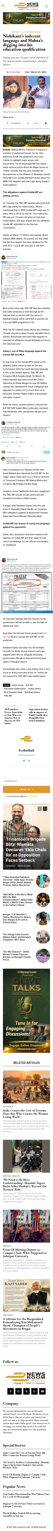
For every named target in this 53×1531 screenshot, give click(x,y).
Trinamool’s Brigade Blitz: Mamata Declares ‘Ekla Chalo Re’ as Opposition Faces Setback (26, 850)
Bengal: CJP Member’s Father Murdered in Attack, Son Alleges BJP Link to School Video (17, 918)
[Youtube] (42, 1391)
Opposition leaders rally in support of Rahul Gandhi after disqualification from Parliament (38, 715)
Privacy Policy (32, 796)
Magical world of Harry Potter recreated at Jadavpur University (24, 1505)
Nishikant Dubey (32, 692)
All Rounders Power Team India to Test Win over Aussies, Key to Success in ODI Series (13, 716)
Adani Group (18, 685)
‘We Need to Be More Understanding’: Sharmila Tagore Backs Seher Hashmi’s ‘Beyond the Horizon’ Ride (24, 1184)
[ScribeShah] (26, 739)
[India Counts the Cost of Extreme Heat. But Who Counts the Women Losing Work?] (26, 1086)
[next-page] (45, 809)
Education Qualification (15, 689)
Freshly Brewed (33, 32)
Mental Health (11, 1176)
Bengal (15, 32)
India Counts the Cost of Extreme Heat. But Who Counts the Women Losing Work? (25, 1113)
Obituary (8, 1315)
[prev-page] (40, 809)
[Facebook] (24, 760)
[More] (46, 123)
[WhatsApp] (34, 1391)
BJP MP (29, 685)
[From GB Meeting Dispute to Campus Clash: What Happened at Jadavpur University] (26, 1226)
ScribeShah (14, 72)
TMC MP (8, 696)
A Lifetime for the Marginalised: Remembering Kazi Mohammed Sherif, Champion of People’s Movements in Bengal (23, 1324)
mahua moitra (34, 689)
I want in (24, 789)
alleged (29, 477)
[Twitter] (29, 760)
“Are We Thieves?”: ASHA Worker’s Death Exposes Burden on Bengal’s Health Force (17, 955)
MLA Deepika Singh (13, 692)
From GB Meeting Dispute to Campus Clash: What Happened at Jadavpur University (25, 1253)
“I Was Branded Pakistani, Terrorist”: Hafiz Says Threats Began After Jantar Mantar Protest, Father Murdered (18, 881)
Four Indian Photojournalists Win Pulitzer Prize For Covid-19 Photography (26, 1495)
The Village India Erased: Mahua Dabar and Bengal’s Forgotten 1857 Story (17, 937)
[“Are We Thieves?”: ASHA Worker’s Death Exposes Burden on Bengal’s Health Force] (43, 956)
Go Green (8, 1107)
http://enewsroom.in (26, 755)
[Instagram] (18, 1391)
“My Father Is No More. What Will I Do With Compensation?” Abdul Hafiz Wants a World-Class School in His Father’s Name (18, 899)
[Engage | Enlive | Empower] (26, 6)
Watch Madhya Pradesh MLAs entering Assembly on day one (21, 1514)
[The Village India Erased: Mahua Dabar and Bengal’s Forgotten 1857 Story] (43, 937)
